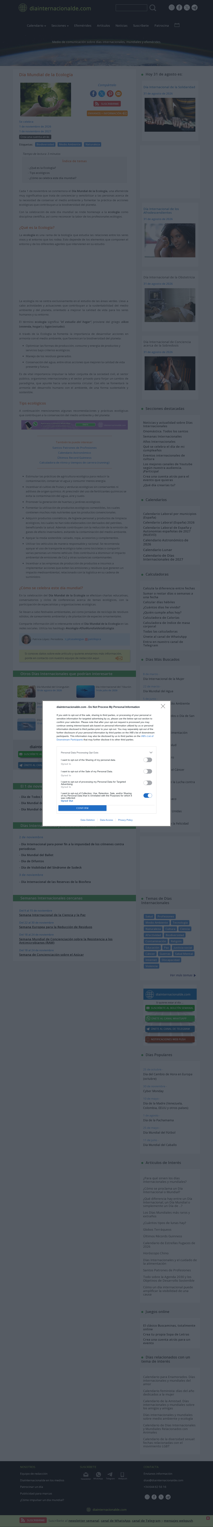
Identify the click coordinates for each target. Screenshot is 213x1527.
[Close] (164, 707)
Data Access (106, 820)
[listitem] (106, 752)
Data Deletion (88, 820)
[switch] (147, 760)
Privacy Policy (125, 820)
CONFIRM (82, 808)
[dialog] (106, 763)
